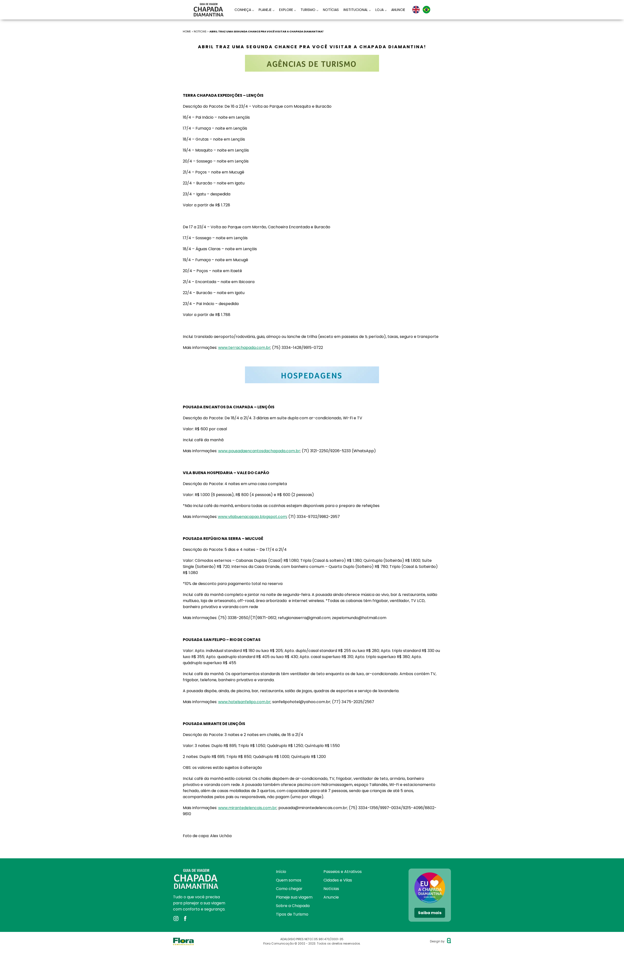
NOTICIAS (200, 31)
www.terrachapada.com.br (244, 347)
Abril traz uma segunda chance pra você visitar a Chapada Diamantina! (266, 31)
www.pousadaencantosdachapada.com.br (259, 451)
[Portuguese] (426, 10)
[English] (416, 10)
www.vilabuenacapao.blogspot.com (252, 516)
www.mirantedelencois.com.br (247, 808)
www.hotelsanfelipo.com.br (244, 702)
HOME (187, 31)
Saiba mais (429, 913)
